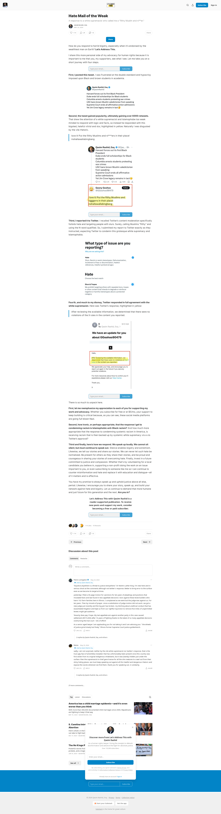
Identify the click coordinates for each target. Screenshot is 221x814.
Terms (118, 797)
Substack (99, 809)
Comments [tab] (74, 558)
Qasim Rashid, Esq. (80, 25)
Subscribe (202, 5)
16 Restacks (97, 526)
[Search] (187, 5)
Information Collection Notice (110, 770)
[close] (132, 727)
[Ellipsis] (151, 580)
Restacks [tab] (83, 558)
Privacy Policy (127, 770)
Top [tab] (71, 697)
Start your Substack (104, 803)
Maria (76, 645)
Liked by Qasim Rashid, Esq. (84, 582)
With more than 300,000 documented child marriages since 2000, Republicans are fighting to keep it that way (100, 711)
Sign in (214, 5)
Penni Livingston (80, 580)
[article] (110, 710)
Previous (77, 542)
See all (73, 763)
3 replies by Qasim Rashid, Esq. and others (91, 675)
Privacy (111, 797)
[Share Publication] (192, 5)
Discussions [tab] (86, 697)
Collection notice (128, 797)
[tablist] (79, 558)
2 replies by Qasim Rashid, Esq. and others (91, 637)
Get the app (121, 803)
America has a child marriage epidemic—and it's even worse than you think (98, 705)
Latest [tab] (77, 697)
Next (145, 542)
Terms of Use (121, 768)
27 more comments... (76, 685)
